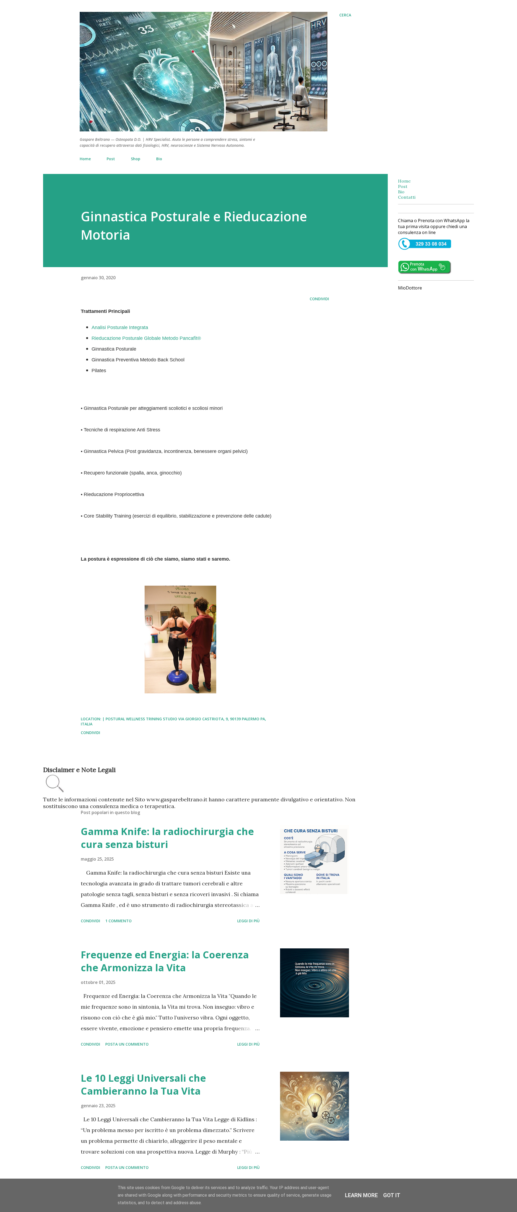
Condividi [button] (319, 298)
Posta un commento (127, 1044)
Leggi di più (248, 920)
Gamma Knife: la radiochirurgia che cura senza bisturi (167, 838)
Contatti (406, 197)
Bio (159, 158)
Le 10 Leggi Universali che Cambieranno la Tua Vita (143, 1084)
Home (85, 158)
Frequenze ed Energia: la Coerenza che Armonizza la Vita (165, 961)
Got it (391, 1195)
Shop (135, 158)
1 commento (118, 920)
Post (111, 158)
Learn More (361, 1195)
